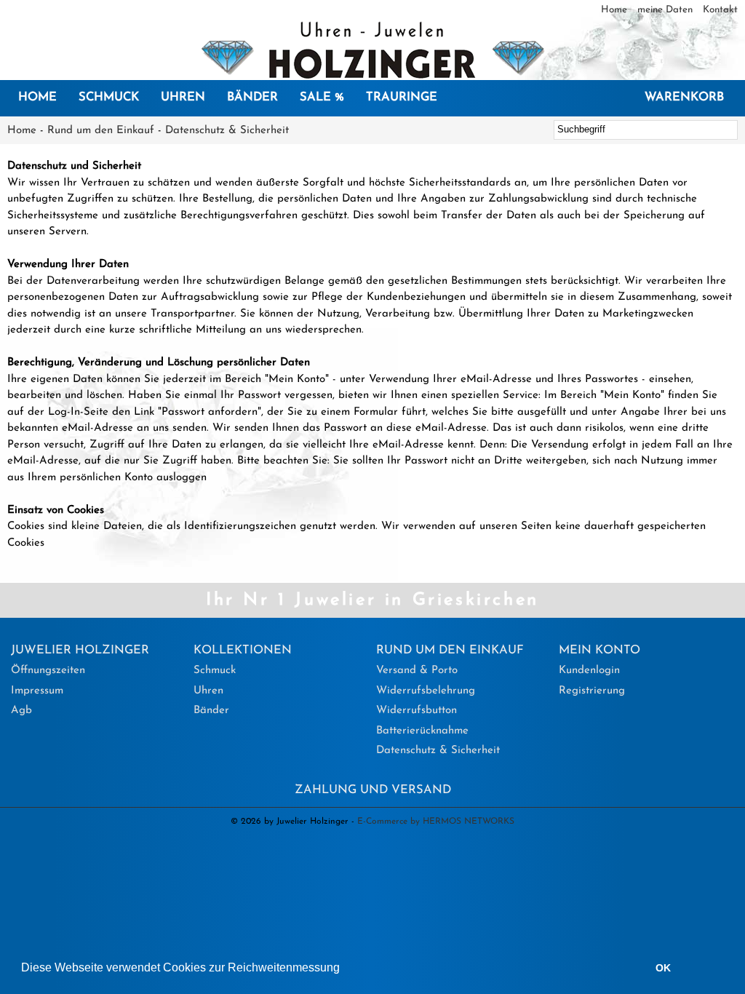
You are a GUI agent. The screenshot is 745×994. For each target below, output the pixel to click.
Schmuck (109, 97)
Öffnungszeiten (48, 670)
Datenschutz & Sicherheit (227, 130)
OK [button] (663, 968)
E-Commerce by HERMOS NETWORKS (435, 821)
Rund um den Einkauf (100, 130)
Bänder (252, 97)
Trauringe (401, 97)
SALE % (322, 97)
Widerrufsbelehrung (425, 690)
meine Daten (666, 10)
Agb (21, 710)
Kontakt (720, 10)
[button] (345, 969)
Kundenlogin (589, 670)
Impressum (37, 690)
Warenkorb (684, 97)
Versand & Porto (417, 670)
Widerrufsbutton (416, 710)
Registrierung (592, 690)
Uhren (183, 97)
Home (615, 10)
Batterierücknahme (422, 730)
